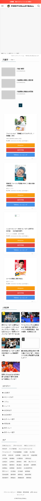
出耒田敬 (18, 455)
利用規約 (19, 492)
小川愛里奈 (20, 458)
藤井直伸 (13, 474)
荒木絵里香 (5, 474)
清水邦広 (19, 468)
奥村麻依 (12, 458)
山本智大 (12, 461)
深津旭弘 (4, 468)
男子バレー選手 (9, 432)
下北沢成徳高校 (17, 452)
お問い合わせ (33, 492)
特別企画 (7, 423)
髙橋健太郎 (21, 477)
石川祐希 (20, 471)
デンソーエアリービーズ (25, 449)
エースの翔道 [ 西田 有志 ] (14, 278)
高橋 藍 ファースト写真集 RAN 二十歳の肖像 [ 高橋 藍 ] (20, 184)
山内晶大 (4, 461)
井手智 (4, 455)
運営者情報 (26, 492)
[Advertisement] (20, 31)
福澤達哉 (27, 471)
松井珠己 (4, 465)
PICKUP (4, 449)
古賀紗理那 (34, 455)
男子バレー (8, 428)
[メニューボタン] (2, 6)
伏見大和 (10, 455)
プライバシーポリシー (10, 492)
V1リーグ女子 (8, 397)
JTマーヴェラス (17, 445)
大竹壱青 (4, 458)
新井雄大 (19, 461)
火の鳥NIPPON (28, 468)
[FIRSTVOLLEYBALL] (20, 6)
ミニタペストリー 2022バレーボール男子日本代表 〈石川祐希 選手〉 (20, 230)
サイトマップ (20, 494)
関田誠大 (13, 477)
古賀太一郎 (26, 455)
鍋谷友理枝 (28, 474)
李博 (25, 461)
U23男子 (7, 393)
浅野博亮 (33, 465)
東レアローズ (32, 461)
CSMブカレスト (6, 445)
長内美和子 (5, 477)
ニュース (7, 406)
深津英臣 (12, 468)
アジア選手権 (12, 449)
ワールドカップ (6, 452)
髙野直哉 (28, 477)
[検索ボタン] (38, 6)
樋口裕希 (26, 465)
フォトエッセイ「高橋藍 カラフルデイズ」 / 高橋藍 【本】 (20, 135)
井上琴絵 (32, 452)
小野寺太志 (28, 458)
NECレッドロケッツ (29, 445)
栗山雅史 (19, 465)
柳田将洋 (12, 465)
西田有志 (20, 474)
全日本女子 (8, 410)
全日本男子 (8, 415)
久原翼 (25, 452)
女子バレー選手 (9, 419)
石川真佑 (13, 471)
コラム (6, 401)
